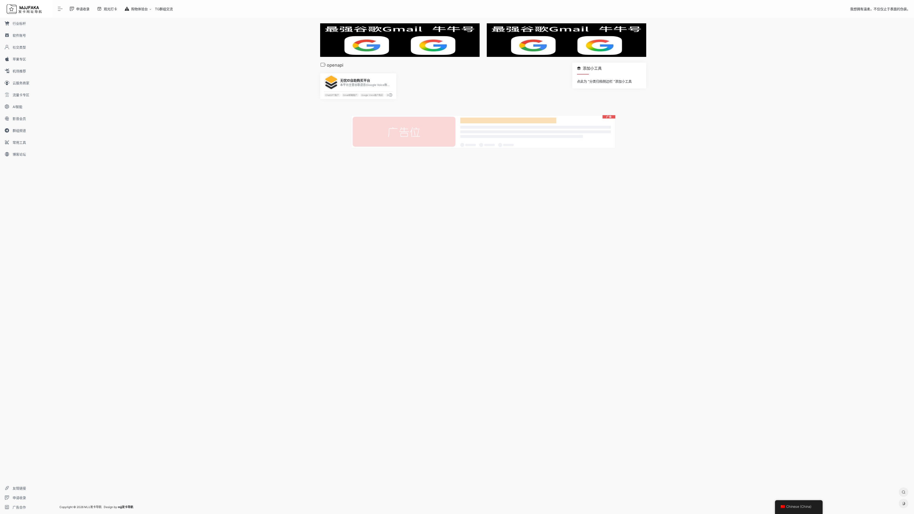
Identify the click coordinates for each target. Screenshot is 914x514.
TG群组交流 (164, 9)
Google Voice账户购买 (372, 95)
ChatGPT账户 (332, 95)
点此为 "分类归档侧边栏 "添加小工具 (604, 81)
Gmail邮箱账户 (350, 95)
